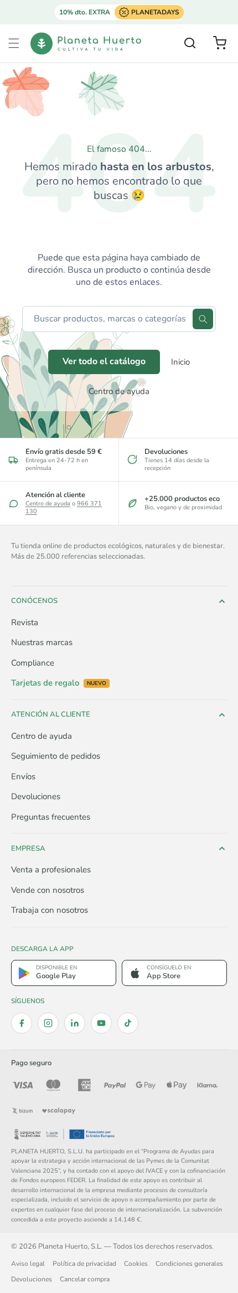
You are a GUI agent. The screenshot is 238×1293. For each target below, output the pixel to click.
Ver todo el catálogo (104, 361)
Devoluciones (35, 796)
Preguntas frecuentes (50, 816)
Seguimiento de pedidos (55, 756)
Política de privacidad (84, 1263)
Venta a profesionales (51, 869)
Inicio (180, 361)
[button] (14, 43)
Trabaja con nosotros (49, 910)
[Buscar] (203, 319)
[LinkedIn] (74, 1023)
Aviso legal (28, 1263)
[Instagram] (48, 1023)
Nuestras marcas (42, 642)
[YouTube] (101, 1023)
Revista (24, 622)
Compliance (32, 662)
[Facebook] (21, 1023)
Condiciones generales (189, 1263)
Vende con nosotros (47, 890)
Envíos (23, 776)
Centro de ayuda (119, 391)
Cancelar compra (85, 1279)
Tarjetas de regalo (58, 683)
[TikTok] (127, 1023)
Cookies (136, 1263)
